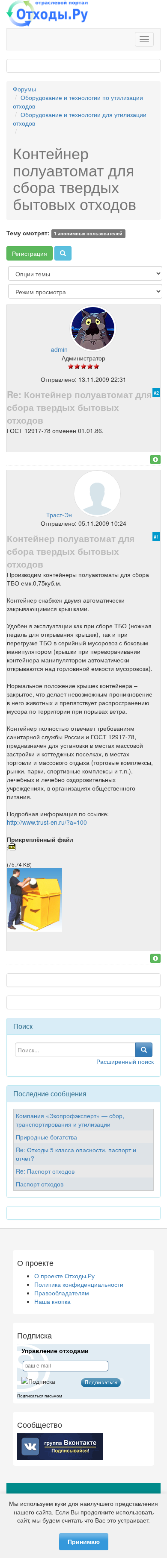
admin (59, 349)
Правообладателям (61, 1293)
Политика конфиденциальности (78, 1284)
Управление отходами (55, 1350)
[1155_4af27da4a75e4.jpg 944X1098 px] (34, 929)
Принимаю (84, 1541)
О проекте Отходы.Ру (64, 1275)
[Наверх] (155, 459)
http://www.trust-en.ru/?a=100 (47, 822)
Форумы (24, 89)
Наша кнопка (52, 1301)
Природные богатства (46, 1137)
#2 (156, 392)
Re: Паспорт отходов (45, 1171)
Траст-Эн (59, 514)
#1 (156, 536)
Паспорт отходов (39, 1184)
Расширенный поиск (125, 1061)
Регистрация (29, 253)
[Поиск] (63, 253)
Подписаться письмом (39, 1396)
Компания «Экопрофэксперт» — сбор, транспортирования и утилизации (70, 1119)
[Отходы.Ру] (47, 14)
